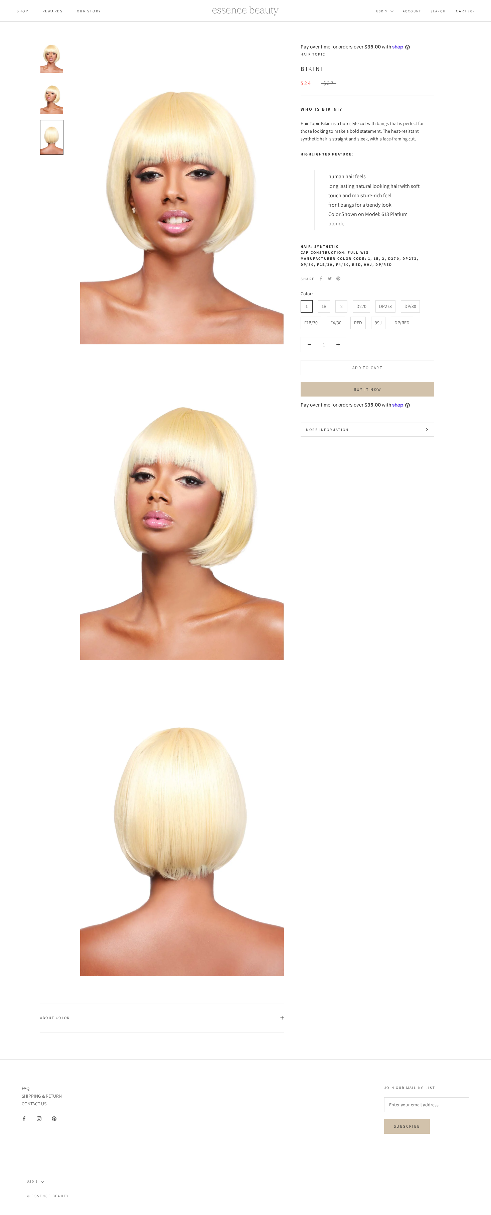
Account (412, 11)
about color (55, 1017)
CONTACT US (34, 1104)
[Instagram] (39, 1118)
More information (327, 429)
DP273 (385, 306)
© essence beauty (48, 1196)
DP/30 (410, 306)
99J (378, 323)
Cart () (465, 11)
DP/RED (402, 323)
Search (438, 11)
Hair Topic (313, 54)
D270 (361, 306)
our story (89, 11)
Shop (22, 11)
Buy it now (367, 389)
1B (324, 306)
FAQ (25, 1088)
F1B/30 (311, 323)
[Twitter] (330, 279)
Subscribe (407, 1126)
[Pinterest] (338, 279)
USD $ (381, 11)
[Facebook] (321, 279)
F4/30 (335, 323)
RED (358, 323)
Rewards (52, 11)
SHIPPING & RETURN (42, 1096)
